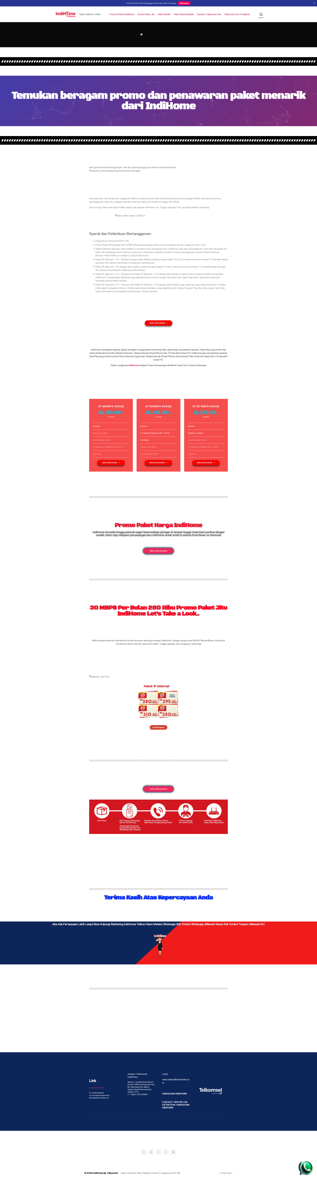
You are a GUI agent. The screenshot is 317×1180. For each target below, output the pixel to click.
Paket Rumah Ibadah (184, 14)
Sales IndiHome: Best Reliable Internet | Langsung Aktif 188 (150, 1173)
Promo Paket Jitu (146, 14)
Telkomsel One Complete (237, 14)
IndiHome (133, 365)
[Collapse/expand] (314, 3)
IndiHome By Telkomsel (105, 1173)
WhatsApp (184, 3)
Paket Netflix (164, 14)
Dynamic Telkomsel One (209, 14)
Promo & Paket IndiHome (122, 14)
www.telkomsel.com (96, 1088)
